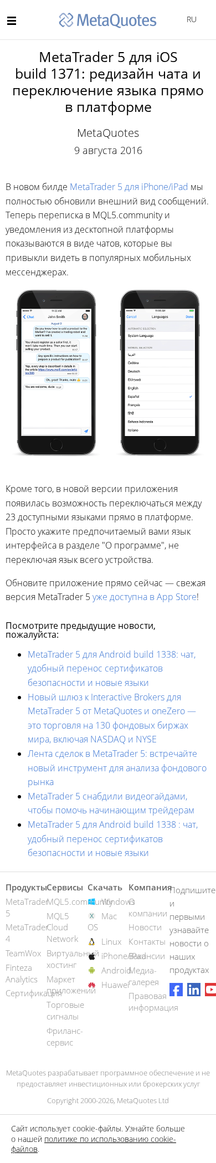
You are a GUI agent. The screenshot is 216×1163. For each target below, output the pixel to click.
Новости (145, 927)
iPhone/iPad (123, 955)
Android (116, 970)
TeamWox (23, 953)
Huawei (115, 984)
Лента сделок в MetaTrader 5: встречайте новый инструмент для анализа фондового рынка (117, 767)
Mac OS (102, 921)
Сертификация (34, 992)
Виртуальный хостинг (73, 958)
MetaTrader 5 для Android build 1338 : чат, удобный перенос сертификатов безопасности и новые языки (113, 838)
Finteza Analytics (22, 973)
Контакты (147, 941)
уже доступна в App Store (144, 597)
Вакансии (146, 955)
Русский (190, 19)
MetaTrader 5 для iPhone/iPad (129, 187)
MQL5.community (80, 901)
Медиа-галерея (143, 976)
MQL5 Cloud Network (62, 927)
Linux (111, 941)
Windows (118, 901)
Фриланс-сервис (65, 1036)
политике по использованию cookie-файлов (93, 1144)
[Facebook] (176, 989)
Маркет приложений (71, 985)
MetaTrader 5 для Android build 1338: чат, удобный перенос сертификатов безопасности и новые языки (112, 668)
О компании (147, 907)
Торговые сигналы (65, 1010)
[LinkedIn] (193, 989)
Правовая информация (153, 1001)
